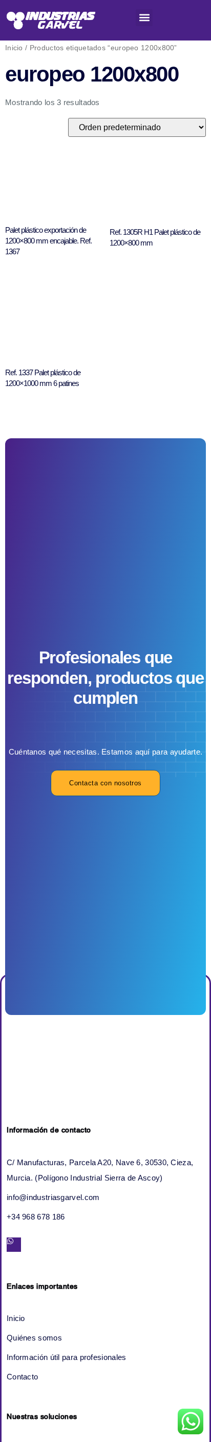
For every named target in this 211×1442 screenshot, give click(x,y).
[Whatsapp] (14, 1244)
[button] (144, 17)
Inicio (14, 48)
